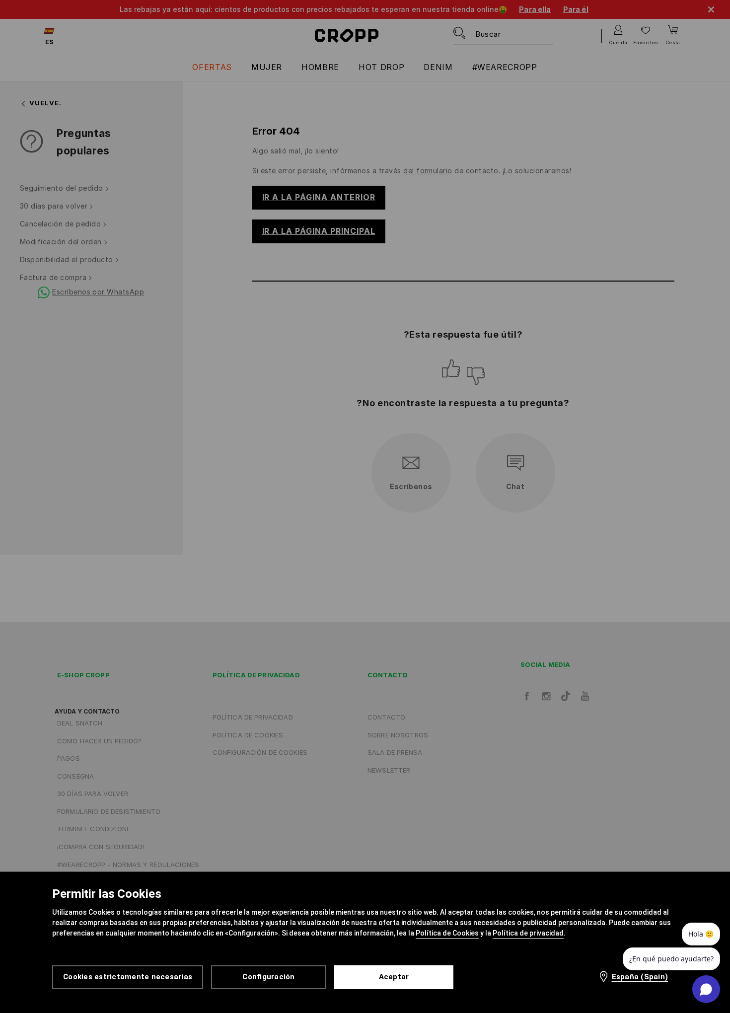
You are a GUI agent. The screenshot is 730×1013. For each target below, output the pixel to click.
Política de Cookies (447, 933)
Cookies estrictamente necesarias (127, 976)
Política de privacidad (528, 933)
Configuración (268, 976)
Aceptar (394, 976)
